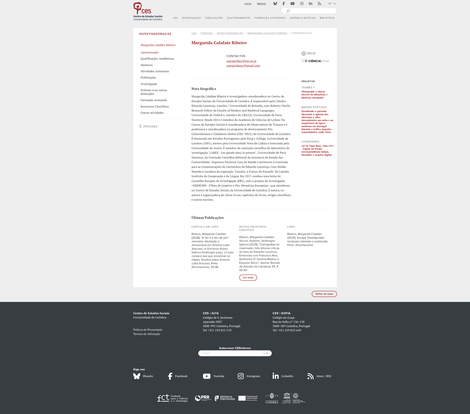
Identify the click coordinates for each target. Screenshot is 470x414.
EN (334, 3)
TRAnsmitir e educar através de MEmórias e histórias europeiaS (314, 94)
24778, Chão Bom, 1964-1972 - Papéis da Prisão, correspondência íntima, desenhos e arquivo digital (317, 150)
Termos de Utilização (146, 334)
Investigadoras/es (230, 33)
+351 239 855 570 (219, 330)
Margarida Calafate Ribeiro (267, 33)
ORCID (310, 53)
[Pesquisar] (288, 10)
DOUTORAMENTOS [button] (238, 18)
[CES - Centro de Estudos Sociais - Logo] (148, 11)
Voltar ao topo (324, 294)
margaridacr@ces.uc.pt (241, 61)
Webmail (261, 3)
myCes (248, 3)
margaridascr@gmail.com (243, 65)
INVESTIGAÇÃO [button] (191, 18)
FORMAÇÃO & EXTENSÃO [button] (270, 18)
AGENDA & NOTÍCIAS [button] (303, 18)
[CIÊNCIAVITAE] (315, 60)
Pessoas (207, 33)
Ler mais (248, 277)
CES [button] (175, 18)
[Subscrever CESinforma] (267, 353)
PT (330, 3)
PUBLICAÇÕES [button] (214, 18)
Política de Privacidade (147, 330)
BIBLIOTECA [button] (327, 18)
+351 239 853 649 (289, 330)
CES (193, 33)
